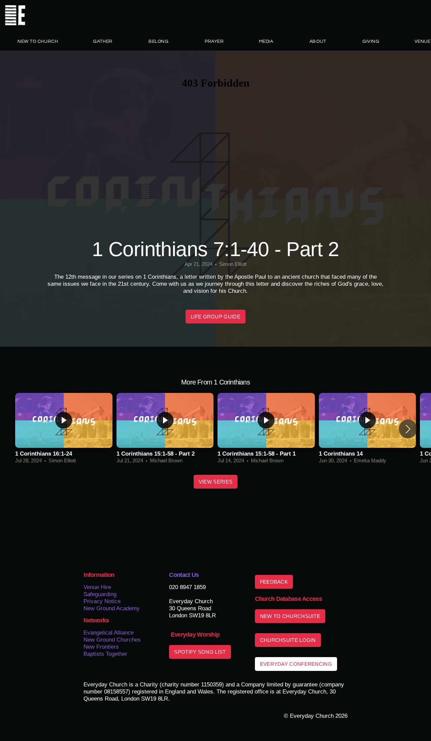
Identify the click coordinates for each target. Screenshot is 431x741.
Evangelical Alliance (109, 632)
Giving (370, 41)
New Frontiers (101, 647)
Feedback (274, 582)
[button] (407, 429)
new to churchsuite (290, 616)
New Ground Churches (112, 640)
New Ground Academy (112, 608)
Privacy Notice (102, 601)
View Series (215, 482)
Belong (159, 41)
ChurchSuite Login (288, 640)
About (318, 41)
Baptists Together (105, 654)
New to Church (38, 41)
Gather (103, 41)
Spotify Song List (200, 652)
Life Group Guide (215, 316)
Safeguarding (100, 594)
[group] (63, 429)
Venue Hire (97, 587)
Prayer (214, 41)
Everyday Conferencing (296, 664)
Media (266, 41)
